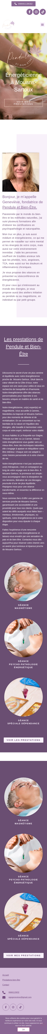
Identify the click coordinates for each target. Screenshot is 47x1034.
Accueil (5, 975)
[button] (42, 24)
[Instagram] (36, 12)
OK (23, 1029)
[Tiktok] (43, 12)
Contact (5, 985)
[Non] (43, 1024)
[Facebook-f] (30, 12)
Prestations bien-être (11, 980)
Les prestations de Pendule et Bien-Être (23, 347)
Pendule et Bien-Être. (19, 207)
